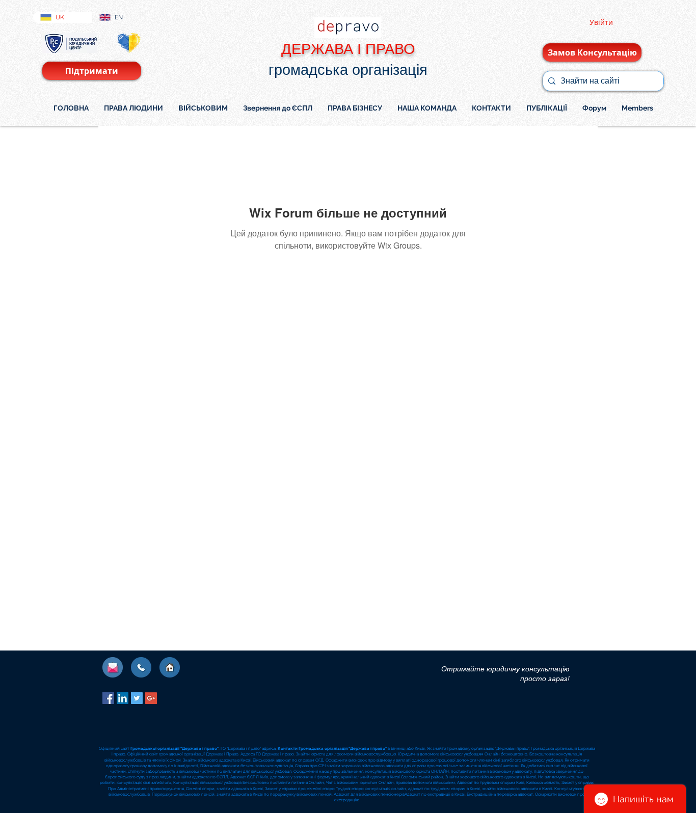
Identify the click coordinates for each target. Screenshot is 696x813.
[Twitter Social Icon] (137, 698)
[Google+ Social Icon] (151, 698)
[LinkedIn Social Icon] (122, 698)
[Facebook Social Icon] (108, 698)
